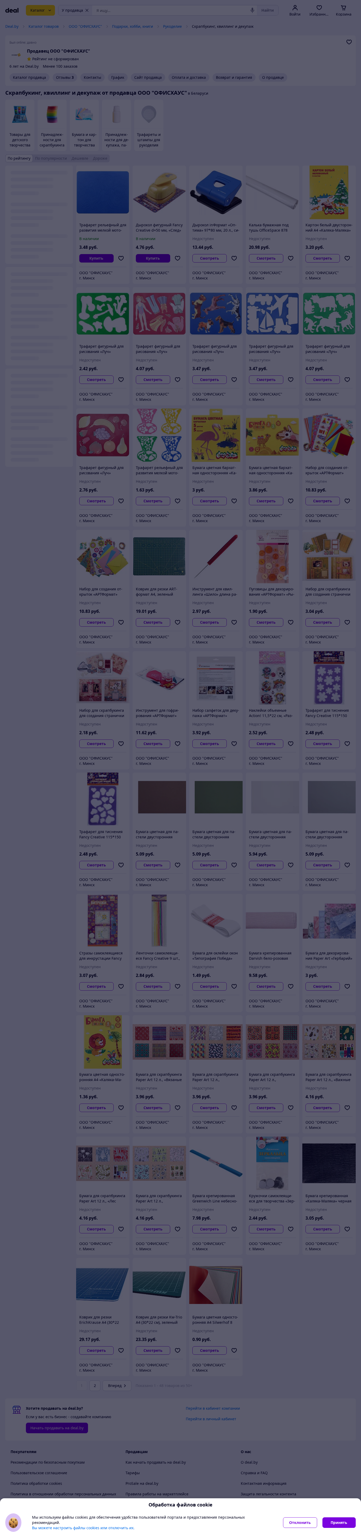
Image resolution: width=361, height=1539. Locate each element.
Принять (339, 1522)
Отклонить (300, 1522)
